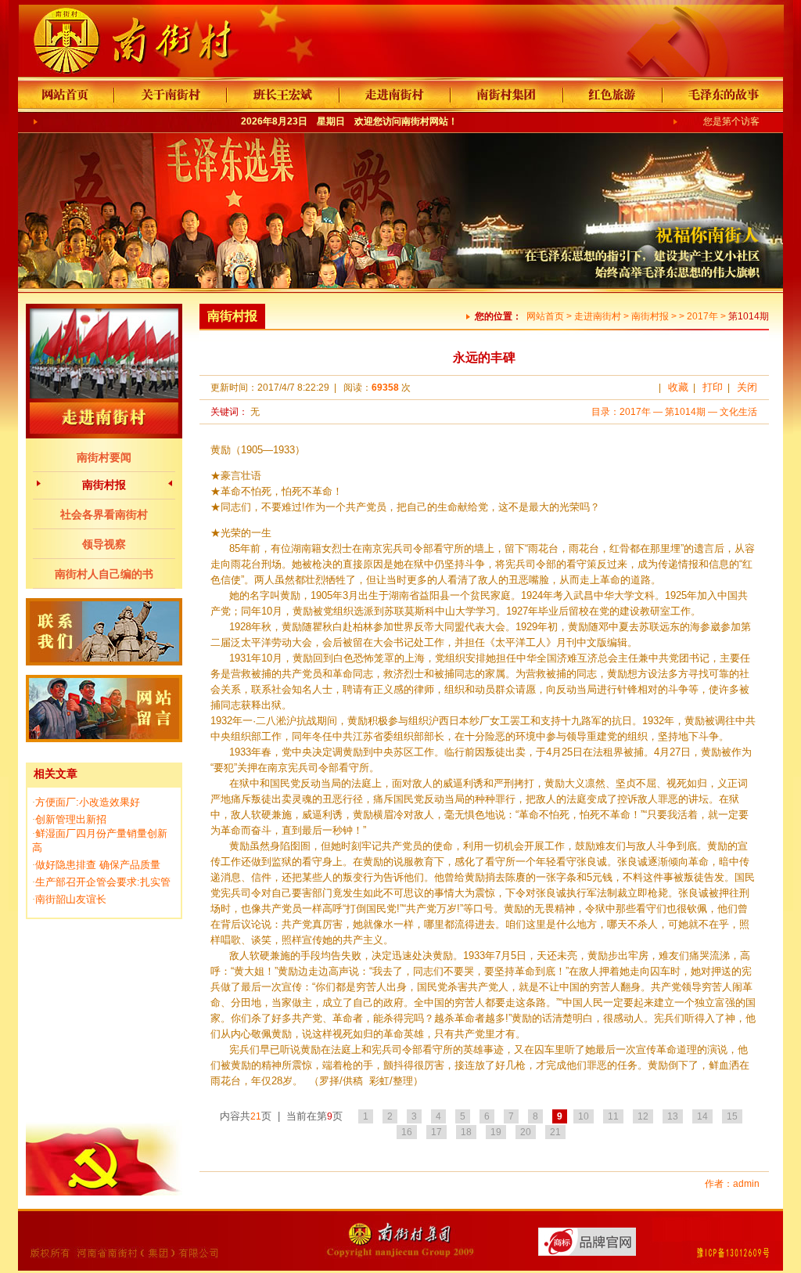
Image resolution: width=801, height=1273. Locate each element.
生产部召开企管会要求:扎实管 (103, 882)
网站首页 (545, 316)
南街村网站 (424, 121)
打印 (712, 387)
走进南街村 (597, 316)
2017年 (702, 316)
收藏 (678, 387)
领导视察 (104, 544)
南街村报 (104, 484)
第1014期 (685, 411)
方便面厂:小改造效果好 (87, 802)
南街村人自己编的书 (104, 574)
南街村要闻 (104, 457)
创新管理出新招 (70, 819)
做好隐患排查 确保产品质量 (97, 865)
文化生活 (738, 411)
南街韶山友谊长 (70, 899)
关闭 (747, 387)
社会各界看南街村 (104, 514)
